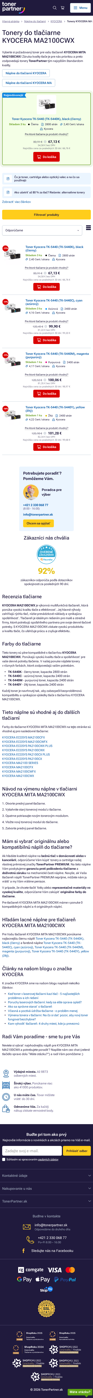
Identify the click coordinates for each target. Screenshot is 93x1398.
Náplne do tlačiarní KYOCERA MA (29, 83)
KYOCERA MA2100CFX (17, 767)
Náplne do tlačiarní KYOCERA (26, 73)
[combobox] (42, 230)
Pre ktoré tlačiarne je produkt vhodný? (46, 134)
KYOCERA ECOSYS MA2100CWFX (24, 741)
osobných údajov (48, 1159)
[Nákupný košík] (62, 8)
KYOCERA (56, 21)
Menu (83, 7)
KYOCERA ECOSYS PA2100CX (22, 759)
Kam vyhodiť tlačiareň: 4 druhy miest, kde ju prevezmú (43, 1023)
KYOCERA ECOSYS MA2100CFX (23, 737)
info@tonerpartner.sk (38, 514)
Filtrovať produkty (46, 214)
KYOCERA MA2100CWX (18, 776)
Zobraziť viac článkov (16, 202)
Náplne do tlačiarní (35, 21)
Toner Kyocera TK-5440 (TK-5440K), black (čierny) (46, 119)
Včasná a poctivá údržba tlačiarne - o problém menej (42, 1011)
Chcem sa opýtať (38, 523)
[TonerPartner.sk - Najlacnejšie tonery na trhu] (13, 8)
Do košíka (49, 157)
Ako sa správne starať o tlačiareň (30, 1006)
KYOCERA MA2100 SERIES (20, 763)
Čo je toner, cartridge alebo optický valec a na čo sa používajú (46, 178)
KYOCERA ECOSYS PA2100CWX (23, 750)
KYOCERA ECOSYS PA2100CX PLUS (26, 754)
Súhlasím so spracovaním (32, 1159)
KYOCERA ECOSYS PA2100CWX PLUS (27, 746)
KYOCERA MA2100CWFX (19, 771)
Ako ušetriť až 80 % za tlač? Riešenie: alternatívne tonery (49, 192)
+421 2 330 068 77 (35, 505)
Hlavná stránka (10, 21)
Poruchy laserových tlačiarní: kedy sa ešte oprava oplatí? (45, 1002)
